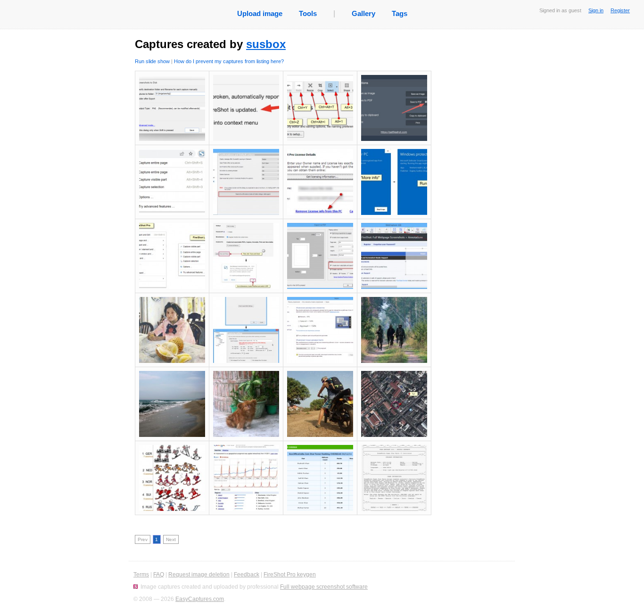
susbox (266, 44)
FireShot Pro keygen (290, 574)
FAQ (158, 574)
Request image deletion (199, 574)
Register (620, 10)
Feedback (246, 574)
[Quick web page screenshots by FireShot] (135, 586)
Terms (141, 574)
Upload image (259, 13)
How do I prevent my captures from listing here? (229, 61)
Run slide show (152, 61)
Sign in (595, 10)
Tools (308, 13)
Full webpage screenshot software (324, 586)
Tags (399, 13)
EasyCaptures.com (199, 599)
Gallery (363, 13)
